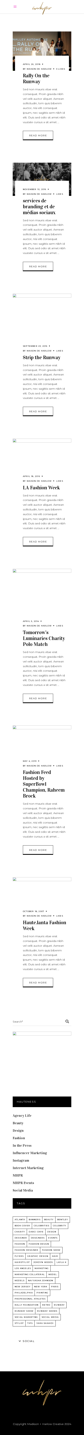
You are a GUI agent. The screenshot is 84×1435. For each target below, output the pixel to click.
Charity (20, 1231)
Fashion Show (51, 1250)
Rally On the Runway (36, 79)
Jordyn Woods (43, 1262)
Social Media (23, 1190)
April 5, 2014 (31, 621)
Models (19, 1280)
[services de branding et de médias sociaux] (42, 179)
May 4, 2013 (30, 761)
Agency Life (22, 1115)
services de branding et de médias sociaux (39, 207)
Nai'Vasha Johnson (40, 1280)
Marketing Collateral (30, 1274)
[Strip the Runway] (42, 323)
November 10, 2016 (34, 189)
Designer (21, 1238)
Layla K (61, 1262)
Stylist (19, 1323)
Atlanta (20, 1219)
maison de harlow (39, 69)
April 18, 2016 (31, 476)
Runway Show (24, 1311)
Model (52, 1274)
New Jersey (22, 1286)
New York (40, 1286)
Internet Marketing (28, 1168)
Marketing (42, 1268)
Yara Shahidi (45, 1323)
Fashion (19, 1138)
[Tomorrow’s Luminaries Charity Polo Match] (42, 598)
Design (18, 1130)
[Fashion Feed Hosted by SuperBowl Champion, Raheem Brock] (42, 746)
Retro (46, 1305)
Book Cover (22, 1225)
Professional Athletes (30, 1299)
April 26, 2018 (31, 64)
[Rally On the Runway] (42, 51)
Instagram (21, 1160)
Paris (55, 1286)
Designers (38, 1238)
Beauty (18, 1123)
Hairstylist (22, 1262)
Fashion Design (39, 1244)
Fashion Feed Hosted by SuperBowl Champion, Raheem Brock (44, 784)
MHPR (18, 1175)
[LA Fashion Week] (42, 461)
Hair (55, 1256)
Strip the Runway (41, 357)
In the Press (22, 1145)
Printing (42, 1292)
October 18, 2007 (33, 911)
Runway (59, 1305)
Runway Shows (47, 1311)
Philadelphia (24, 1292)
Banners (34, 1219)
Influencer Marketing (30, 1153)
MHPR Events (23, 1183)
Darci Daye (36, 1231)
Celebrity (59, 1225)
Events (52, 1238)
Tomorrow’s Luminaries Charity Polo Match (44, 638)
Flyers (19, 1256)
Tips (30, 1323)
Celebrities (41, 1225)
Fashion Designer (26, 1250)
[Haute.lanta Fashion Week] (42, 897)
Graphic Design (37, 1256)
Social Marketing (26, 1317)
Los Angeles (23, 1268)
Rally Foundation (26, 1305)
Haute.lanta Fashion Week (44, 925)
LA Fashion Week (41, 488)
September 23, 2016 (35, 346)
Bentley (62, 1219)
